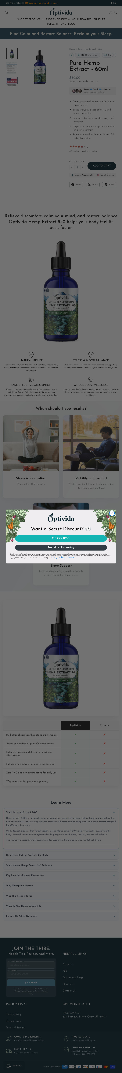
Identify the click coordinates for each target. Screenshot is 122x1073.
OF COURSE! (61, 538)
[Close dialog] (112, 513)
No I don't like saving (61, 547)
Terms (70, 557)
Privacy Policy (57, 557)
